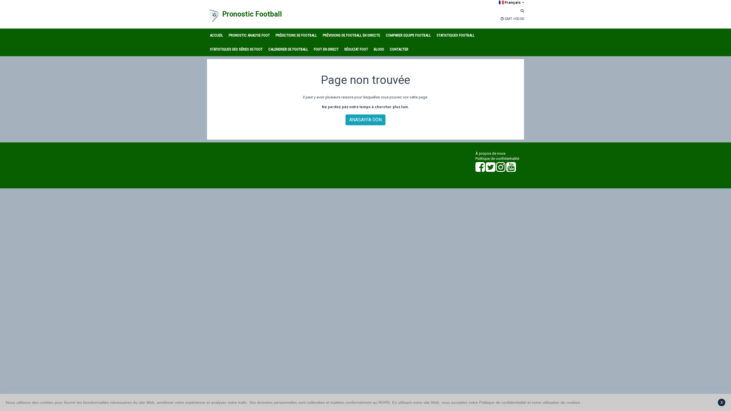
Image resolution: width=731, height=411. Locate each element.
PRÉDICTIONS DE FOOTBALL (296, 35)
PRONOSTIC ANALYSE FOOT (249, 35)
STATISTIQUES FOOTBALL (456, 35)
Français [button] (512, 2)
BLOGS (379, 49)
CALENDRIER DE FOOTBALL (288, 49)
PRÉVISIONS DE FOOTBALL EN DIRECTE (351, 35)
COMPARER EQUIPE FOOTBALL (408, 35)
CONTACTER (399, 49)
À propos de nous (490, 153)
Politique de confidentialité (497, 158)
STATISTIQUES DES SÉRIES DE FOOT (236, 49)
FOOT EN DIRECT (326, 49)
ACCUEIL (216, 35)
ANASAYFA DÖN (365, 119)
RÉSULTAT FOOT (356, 49)
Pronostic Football (252, 14)
